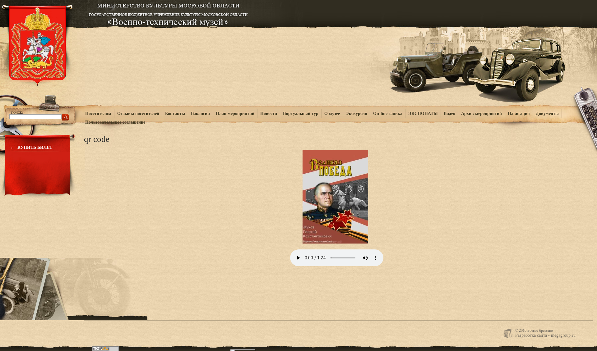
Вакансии (200, 113)
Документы (547, 113)
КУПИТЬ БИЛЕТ (34, 147)
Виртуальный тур (300, 113)
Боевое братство (168, 13)
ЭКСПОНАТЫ (423, 113)
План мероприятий (235, 113)
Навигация (519, 113)
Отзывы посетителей (138, 113)
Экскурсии (356, 113)
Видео (449, 113)
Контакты (175, 113)
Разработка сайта (531, 335)
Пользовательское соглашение (115, 122)
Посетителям (98, 113)
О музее (332, 113)
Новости (268, 113)
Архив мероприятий (481, 113)
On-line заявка (387, 113)
